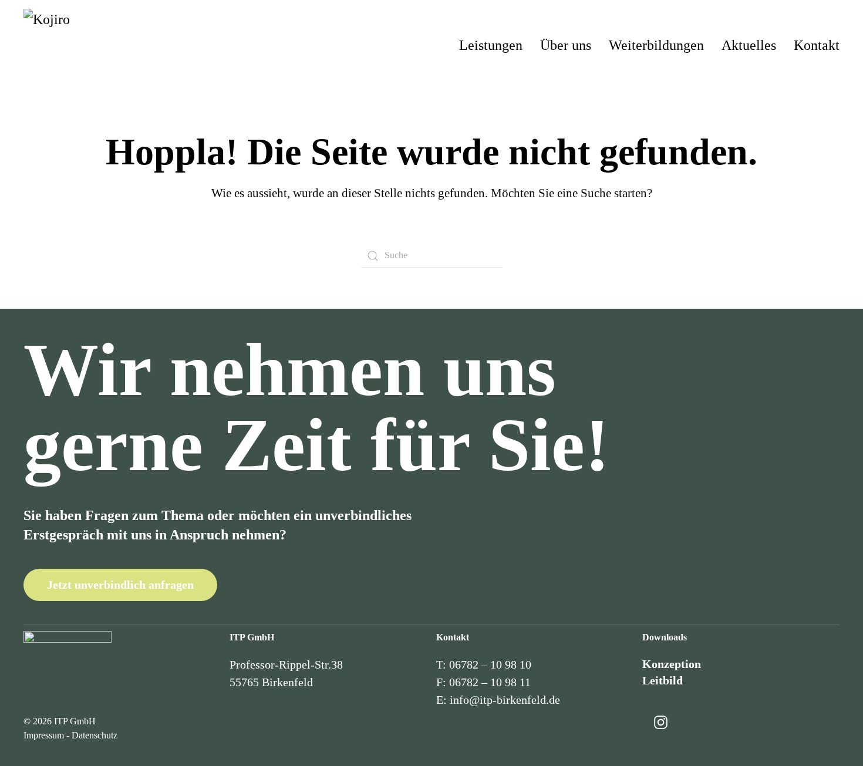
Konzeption (671, 663)
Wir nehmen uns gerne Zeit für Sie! (316, 407)
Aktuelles (749, 45)
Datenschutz (94, 735)
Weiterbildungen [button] (656, 45)
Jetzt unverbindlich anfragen (120, 584)
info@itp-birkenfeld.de (505, 699)
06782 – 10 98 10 (490, 664)
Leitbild (662, 680)
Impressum (43, 735)
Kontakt (817, 45)
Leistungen (490, 45)
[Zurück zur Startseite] (82, 45)
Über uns (565, 45)
